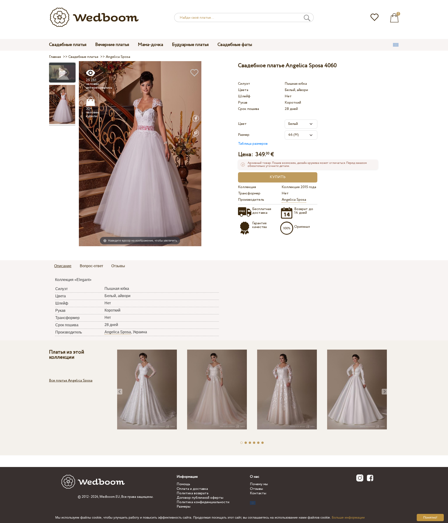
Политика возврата (192, 493)
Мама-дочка (150, 44)
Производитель (251, 199)
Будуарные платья (190, 44)
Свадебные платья (67, 44)
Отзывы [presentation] (118, 266)
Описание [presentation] (62, 266)
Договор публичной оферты (200, 497)
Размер (243, 135)
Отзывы (256, 488)
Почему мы (259, 484)
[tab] (62, 266)
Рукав (242, 102)
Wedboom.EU (109, 497)
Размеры (183, 506)
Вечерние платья (112, 44)
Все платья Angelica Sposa (70, 380)
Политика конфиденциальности (203, 502)
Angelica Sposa (294, 199)
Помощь (183, 484)
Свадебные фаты (234, 44)
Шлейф (244, 96)
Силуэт (244, 83)
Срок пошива (248, 109)
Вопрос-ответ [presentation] (91, 266)
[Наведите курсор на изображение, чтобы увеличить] (140, 153)
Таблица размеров (253, 143)
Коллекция (247, 187)
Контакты (258, 493)
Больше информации (348, 517)
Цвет (242, 124)
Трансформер (249, 193)
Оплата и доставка (192, 488)
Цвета (243, 90)
